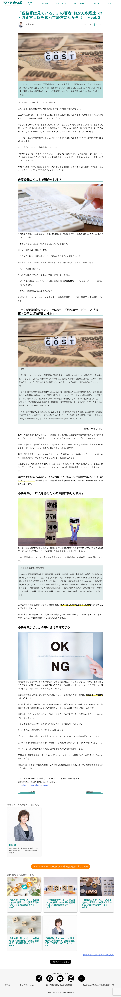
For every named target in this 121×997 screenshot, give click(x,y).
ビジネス (99, 24)
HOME (7, 985)
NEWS (45, 3)
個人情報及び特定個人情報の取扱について (98, 985)
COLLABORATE (80, 3)
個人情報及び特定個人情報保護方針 (59, 985)
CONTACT (111, 3)
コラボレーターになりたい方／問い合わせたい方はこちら (60, 866)
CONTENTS (60, 3)
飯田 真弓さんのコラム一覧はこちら (98, 955)
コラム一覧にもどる (60, 962)
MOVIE (97, 3)
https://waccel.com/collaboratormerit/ (33, 785)
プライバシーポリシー (28, 985)
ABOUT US (31, 3)
